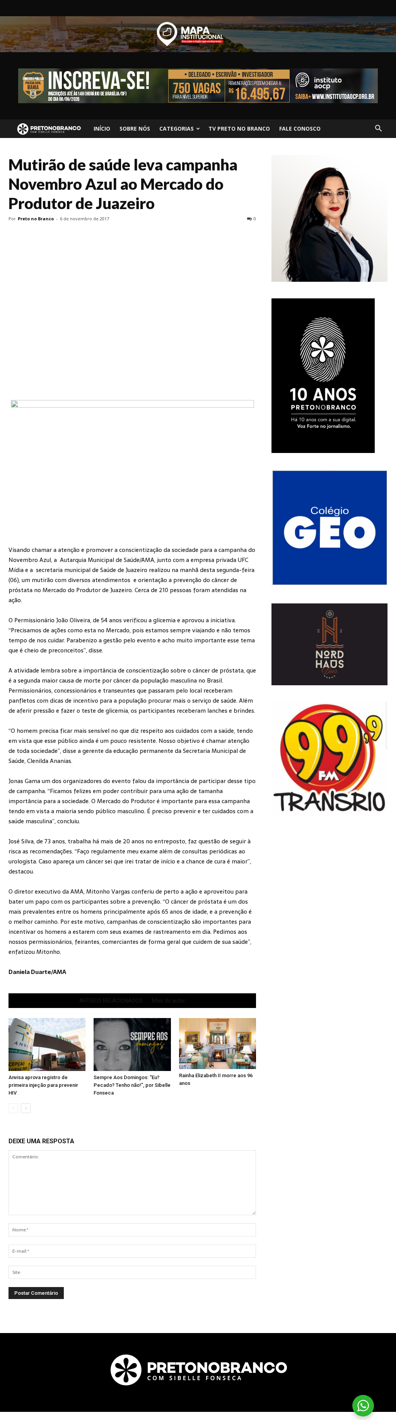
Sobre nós (134, 128)
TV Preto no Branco (239, 128)
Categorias (176, 128)
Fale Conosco (300, 128)
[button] (378, 128)
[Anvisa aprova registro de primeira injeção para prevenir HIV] (47, 1044)
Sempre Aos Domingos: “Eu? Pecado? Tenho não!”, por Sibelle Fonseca (132, 1085)
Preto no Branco (36, 218)
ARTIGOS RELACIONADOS (111, 1000)
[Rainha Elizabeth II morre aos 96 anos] (217, 1043)
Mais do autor (168, 1000)
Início (102, 128)
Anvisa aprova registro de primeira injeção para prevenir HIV (43, 1085)
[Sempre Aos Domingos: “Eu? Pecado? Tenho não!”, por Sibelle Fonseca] (132, 1044)
